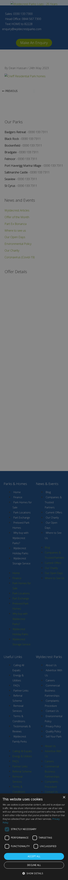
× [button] (64, 797)
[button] (34, 873)
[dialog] (34, 836)
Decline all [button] (34, 865)
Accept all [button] (34, 856)
